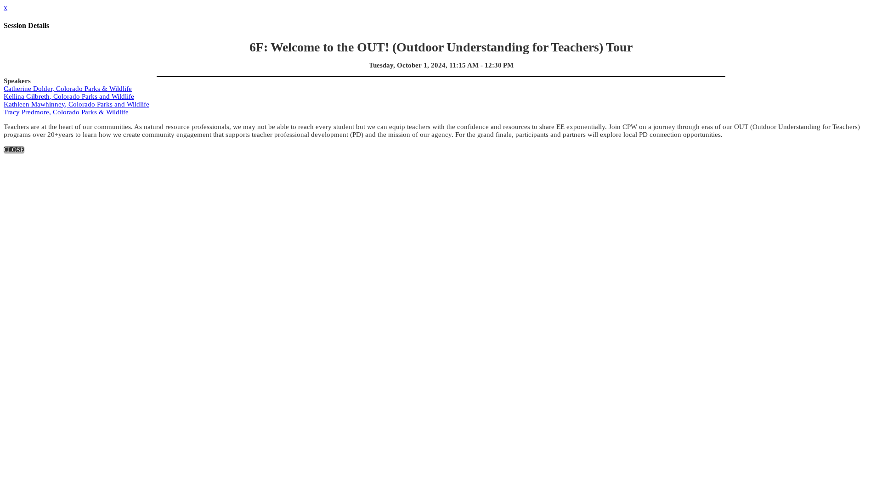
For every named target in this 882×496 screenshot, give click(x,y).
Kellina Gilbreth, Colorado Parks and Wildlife (69, 96)
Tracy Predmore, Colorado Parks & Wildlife (66, 112)
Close (14, 150)
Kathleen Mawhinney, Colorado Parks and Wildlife (76, 104)
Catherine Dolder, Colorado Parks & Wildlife (68, 88)
